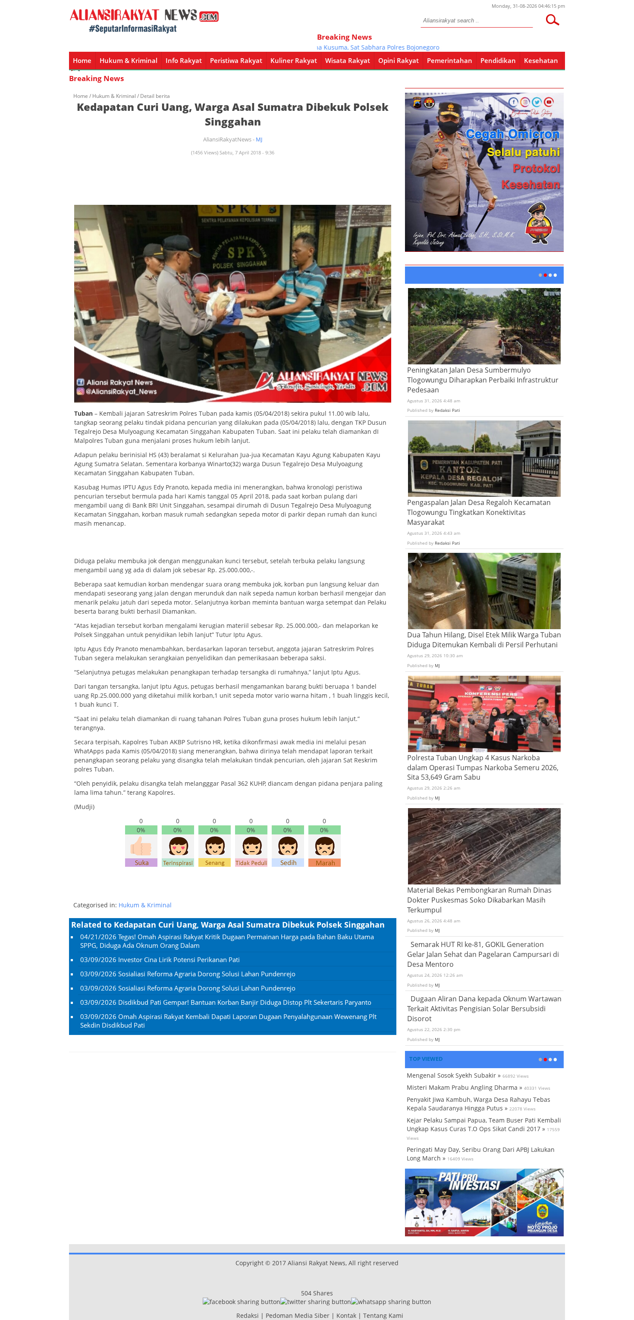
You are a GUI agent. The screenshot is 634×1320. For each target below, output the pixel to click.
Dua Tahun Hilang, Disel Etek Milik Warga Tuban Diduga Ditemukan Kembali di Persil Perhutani (484, 639)
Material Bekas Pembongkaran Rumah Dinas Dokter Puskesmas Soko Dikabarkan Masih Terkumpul (479, 900)
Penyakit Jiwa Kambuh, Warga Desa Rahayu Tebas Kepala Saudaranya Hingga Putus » (478, 1103)
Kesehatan (541, 60)
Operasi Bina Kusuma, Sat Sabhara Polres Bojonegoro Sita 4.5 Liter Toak (367, 47)
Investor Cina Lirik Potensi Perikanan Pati (179, 959)
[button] (552, 20)
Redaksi (247, 1315)
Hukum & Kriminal (128, 60)
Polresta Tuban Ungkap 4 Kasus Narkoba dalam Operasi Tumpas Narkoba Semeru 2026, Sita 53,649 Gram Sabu (483, 767)
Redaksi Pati (447, 410)
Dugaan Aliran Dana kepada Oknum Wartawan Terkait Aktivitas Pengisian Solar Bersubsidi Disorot (484, 1008)
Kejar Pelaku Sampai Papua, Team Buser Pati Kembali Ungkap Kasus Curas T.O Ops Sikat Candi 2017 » (484, 1124)
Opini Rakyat (398, 60)
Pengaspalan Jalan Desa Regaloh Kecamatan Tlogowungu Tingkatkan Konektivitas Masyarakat (479, 512)
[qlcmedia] (233, 1315)
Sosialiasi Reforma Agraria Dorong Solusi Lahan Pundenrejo (206, 973)
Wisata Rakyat (347, 60)
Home (82, 60)
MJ (259, 139)
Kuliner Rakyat (293, 60)
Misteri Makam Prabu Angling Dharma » (464, 1087)
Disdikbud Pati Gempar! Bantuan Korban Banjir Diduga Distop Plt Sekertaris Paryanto (244, 1002)
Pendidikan (498, 60)
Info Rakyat (184, 60)
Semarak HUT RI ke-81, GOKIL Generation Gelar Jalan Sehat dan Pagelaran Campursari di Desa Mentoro (483, 954)
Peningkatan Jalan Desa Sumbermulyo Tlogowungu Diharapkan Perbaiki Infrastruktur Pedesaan (483, 380)
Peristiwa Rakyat (236, 60)
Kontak (346, 1315)
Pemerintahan (449, 60)
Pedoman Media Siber (298, 1315)
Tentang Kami (383, 1315)
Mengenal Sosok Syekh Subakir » (454, 1075)
